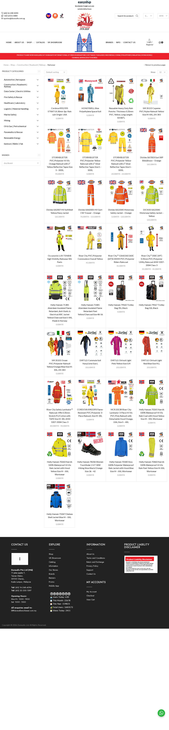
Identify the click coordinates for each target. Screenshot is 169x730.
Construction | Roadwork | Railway (31, 65)
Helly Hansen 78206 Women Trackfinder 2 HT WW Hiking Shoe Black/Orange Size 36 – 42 (90, 467)
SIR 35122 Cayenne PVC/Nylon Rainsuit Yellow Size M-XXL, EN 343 (151, 111)
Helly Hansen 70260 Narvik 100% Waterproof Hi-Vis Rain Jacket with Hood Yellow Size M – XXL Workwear (59, 468)
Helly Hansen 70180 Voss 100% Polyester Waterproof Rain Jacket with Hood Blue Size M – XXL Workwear (121, 467)
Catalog (40, 42)
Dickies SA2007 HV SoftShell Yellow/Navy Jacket (59, 211)
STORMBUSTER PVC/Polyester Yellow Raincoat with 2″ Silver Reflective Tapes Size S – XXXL (90, 163)
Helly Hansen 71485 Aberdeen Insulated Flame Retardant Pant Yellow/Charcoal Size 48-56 (90, 310)
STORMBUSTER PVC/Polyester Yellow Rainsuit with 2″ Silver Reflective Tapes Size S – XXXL (121, 163)
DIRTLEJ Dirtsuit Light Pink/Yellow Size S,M (121, 362)
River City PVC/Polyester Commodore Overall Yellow (90, 257)
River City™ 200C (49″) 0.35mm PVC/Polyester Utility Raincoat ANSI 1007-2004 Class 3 (151, 260)
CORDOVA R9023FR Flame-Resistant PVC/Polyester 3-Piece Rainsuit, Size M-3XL (90, 412)
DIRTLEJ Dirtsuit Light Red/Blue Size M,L (151, 362)
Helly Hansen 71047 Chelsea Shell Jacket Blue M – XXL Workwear (60, 517)
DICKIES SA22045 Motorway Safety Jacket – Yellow (151, 212)
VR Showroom (55, 42)
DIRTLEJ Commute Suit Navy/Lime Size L (90, 362)
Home (9, 42)
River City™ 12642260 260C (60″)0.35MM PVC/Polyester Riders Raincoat (121, 258)
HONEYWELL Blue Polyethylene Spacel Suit (90, 110)
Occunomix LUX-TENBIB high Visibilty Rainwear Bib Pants (59, 258)
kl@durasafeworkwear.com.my (23, 610)
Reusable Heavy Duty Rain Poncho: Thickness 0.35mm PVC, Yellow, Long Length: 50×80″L (121, 113)
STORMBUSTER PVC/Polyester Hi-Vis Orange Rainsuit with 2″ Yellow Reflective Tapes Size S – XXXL (59, 163)
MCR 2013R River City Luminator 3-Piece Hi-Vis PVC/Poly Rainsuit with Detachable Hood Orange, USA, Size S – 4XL (121, 415)
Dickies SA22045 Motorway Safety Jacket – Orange (121, 211)
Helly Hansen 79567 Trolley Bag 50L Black (151, 306)
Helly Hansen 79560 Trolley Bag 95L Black (121, 306)
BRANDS (109, 42)
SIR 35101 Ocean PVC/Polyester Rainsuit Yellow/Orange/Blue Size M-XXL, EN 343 (60, 365)
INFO (118, 42)
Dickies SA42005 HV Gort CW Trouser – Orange (90, 211)
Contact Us (129, 42)
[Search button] (137, 16)
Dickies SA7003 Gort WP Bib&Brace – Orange (151, 159)
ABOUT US (19, 42)
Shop (29, 42)
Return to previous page (155, 65)
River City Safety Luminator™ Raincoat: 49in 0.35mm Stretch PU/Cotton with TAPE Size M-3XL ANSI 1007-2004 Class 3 (59, 415)
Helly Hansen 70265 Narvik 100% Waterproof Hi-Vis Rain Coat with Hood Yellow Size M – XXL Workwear (151, 414)
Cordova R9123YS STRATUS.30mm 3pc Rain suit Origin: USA (59, 111)
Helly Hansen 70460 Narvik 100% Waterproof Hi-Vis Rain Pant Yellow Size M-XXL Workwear (152, 467)
